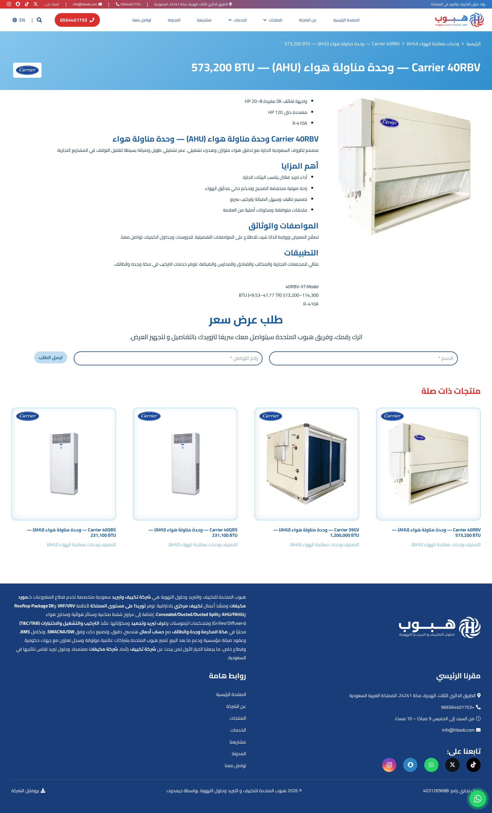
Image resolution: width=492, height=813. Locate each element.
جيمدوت (175, 790)
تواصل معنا (235, 765)
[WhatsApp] (431, 765)
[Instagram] (9, 4)
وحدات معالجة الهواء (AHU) (438, 544)
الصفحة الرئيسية (231, 694)
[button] (39, 20)
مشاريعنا (237, 742)
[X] (35, 4)
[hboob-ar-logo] (459, 19)
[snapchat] (18, 4)
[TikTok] (27, 4)
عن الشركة (236, 706)
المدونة (239, 753)
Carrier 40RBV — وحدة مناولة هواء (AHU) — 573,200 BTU (436, 532)
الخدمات (238, 730)
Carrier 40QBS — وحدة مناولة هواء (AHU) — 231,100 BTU (192, 532)
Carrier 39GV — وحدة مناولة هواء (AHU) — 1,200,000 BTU (316, 532)
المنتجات (238, 718)
